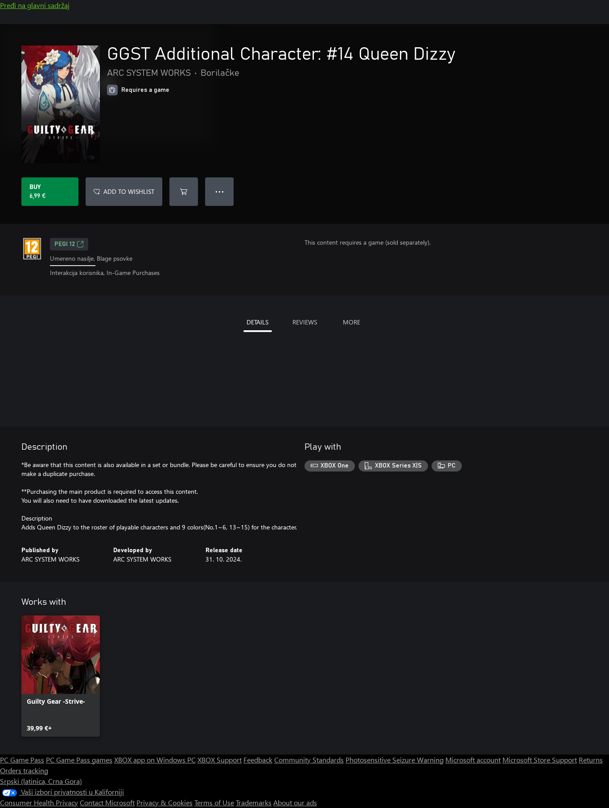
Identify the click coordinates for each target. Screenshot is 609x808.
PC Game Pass (22, 759)
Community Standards (309, 759)
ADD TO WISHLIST (128, 191)
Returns (591, 759)
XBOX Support (220, 759)
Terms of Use (214, 802)
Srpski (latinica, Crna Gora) (41, 781)
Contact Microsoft (107, 802)
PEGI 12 (64, 244)
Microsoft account (473, 759)
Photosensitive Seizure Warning (395, 759)
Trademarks (254, 802)
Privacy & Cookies (164, 802)
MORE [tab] (351, 322)
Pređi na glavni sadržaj (35, 5)
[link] (60, 676)
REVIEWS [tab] (304, 322)
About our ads (295, 802)
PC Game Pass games (79, 759)
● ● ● (219, 191)
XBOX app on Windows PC (155, 759)
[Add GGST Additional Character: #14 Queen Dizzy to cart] (183, 191)
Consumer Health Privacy (39, 802)
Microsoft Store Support (539, 759)
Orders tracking (24, 770)
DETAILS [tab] (257, 322)
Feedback (257, 759)
